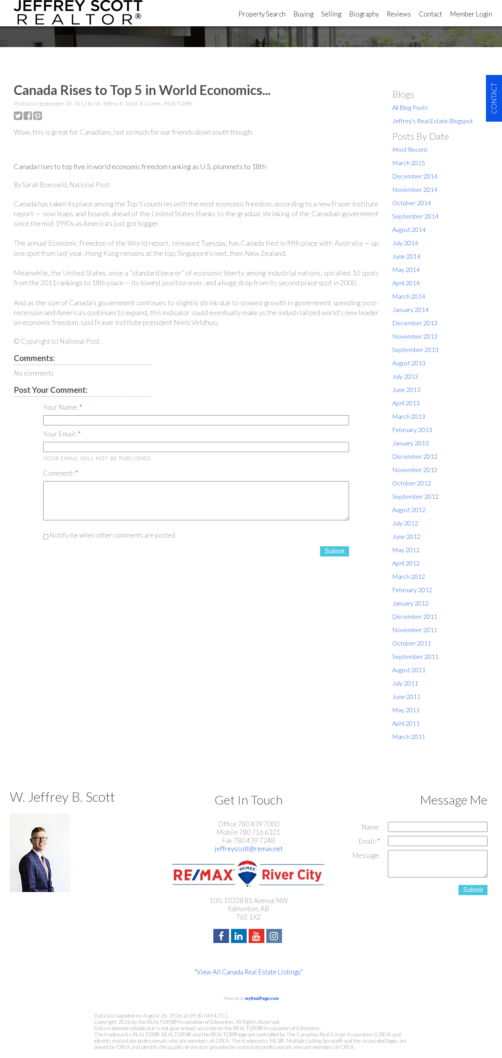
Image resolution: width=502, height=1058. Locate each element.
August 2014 (409, 229)
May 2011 (406, 709)
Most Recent (409, 149)
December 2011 (414, 616)
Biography (364, 14)
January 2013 (410, 443)
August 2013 (409, 363)
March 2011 (408, 736)
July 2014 (405, 242)
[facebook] (222, 937)
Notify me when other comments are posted (111, 535)
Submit (334, 551)
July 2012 (405, 523)
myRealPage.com (262, 998)
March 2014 (408, 296)
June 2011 (406, 696)
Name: (371, 827)
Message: (366, 855)
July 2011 (405, 683)
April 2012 (406, 563)
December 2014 (414, 176)
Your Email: (60, 433)
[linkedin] (240, 937)
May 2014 (406, 269)
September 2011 (415, 656)
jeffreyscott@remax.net (249, 849)
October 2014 (411, 202)
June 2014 (406, 256)
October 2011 (411, 643)
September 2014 (415, 216)
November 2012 (414, 469)
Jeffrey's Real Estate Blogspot (432, 120)
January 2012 (410, 603)
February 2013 (412, 429)
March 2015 (408, 162)
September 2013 (415, 349)
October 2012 (411, 483)
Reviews (399, 14)
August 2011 (409, 669)
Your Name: (61, 407)
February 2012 (412, 589)
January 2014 (410, 309)
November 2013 (414, 336)
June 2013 (406, 389)
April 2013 (406, 403)
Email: (367, 841)
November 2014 (414, 189)
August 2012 (409, 509)
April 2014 (406, 282)
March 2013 (408, 416)
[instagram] (275, 937)
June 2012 (406, 536)
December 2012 (414, 456)
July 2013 (405, 376)
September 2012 (415, 496)
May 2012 (406, 549)
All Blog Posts (410, 107)
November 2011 (414, 629)
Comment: (59, 473)
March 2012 (408, 576)
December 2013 (414, 323)
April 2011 (406, 723)
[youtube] (257, 937)
